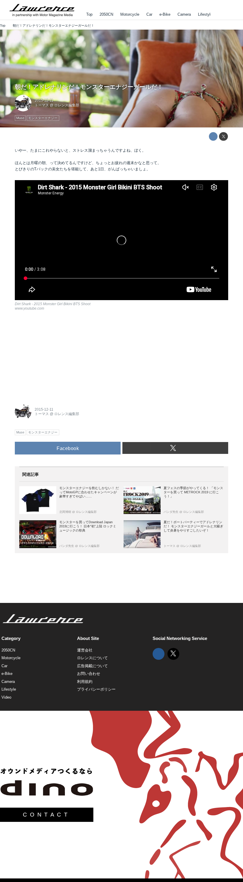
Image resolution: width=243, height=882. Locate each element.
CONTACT (46, 814)
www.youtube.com (29, 308)
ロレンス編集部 (66, 105)
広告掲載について (92, 666)
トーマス (42, 105)
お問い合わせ (88, 673)
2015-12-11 (44, 100)
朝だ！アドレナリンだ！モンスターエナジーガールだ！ (89, 87)
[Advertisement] (59, 356)
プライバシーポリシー (96, 689)
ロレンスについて (92, 658)
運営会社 (84, 650)
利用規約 (84, 681)
